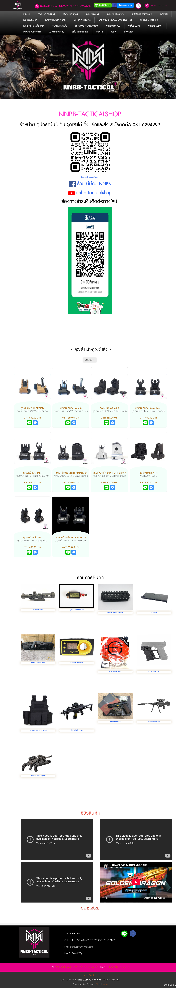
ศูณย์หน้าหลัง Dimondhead (148, 408)
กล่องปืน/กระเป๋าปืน (38, 663)
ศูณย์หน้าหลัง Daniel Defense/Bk (71, 473)
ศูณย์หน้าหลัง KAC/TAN (32, 408)
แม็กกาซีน (154, 613)
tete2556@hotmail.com (82, 947)
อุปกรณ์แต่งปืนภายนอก (115, 613)
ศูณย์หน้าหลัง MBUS (109, 408)
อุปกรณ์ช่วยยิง (38, 610)
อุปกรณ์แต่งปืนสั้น (154, 672)
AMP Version (90, 975)
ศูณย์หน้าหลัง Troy (32, 473)
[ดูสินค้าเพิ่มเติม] (89, 360)
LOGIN (153, 6)
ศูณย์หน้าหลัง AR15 (148, 473)
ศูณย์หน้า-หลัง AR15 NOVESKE (71, 537)
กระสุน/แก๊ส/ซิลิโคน (115, 672)
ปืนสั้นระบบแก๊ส (115, 722)
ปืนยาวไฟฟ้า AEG (76, 730)
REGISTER (163, 6)
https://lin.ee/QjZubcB (89, 177)
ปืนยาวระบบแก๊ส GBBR (38, 776)
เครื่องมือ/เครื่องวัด (76, 663)
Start (98, 984)
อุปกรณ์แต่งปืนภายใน (77, 610)
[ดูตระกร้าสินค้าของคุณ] (138, 7)
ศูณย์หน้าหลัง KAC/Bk (71, 408)
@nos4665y (76, 953)
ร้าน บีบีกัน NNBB (94, 184)
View (105, 984)
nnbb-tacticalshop (93, 192)
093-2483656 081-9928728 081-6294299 (65, 6)
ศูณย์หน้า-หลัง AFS (32, 537)
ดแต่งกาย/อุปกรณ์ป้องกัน (38, 730)
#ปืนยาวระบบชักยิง (154, 722)
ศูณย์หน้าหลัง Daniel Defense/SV (109, 473)
